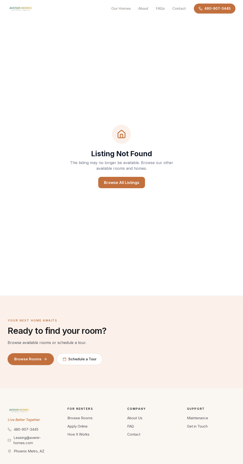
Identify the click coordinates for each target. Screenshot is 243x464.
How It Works (78, 434)
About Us (134, 418)
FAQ (130, 426)
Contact (179, 8)
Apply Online (77, 426)
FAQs (160, 8)
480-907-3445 (217, 8)
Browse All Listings (121, 182)
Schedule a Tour (82, 359)
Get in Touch (197, 426)
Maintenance (197, 418)
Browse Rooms (28, 359)
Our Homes (121, 8)
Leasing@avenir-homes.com (27, 440)
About (143, 8)
